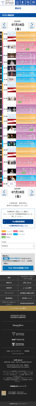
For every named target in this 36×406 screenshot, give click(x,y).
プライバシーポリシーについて (9, 303)
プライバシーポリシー (18, 353)
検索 (9, 277)
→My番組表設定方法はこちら (18, 226)
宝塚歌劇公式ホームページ (17, 386)
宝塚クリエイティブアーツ (14, 351)
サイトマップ (9, 293)
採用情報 (26, 351)
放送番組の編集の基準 (27, 293)
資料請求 (9, 288)
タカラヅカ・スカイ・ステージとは (27, 277)
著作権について (27, 298)
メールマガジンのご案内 (18, 308)
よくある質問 (27, 288)
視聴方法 (9, 283)
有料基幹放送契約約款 (27, 303)
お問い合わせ (27, 283)
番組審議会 (9, 298)
